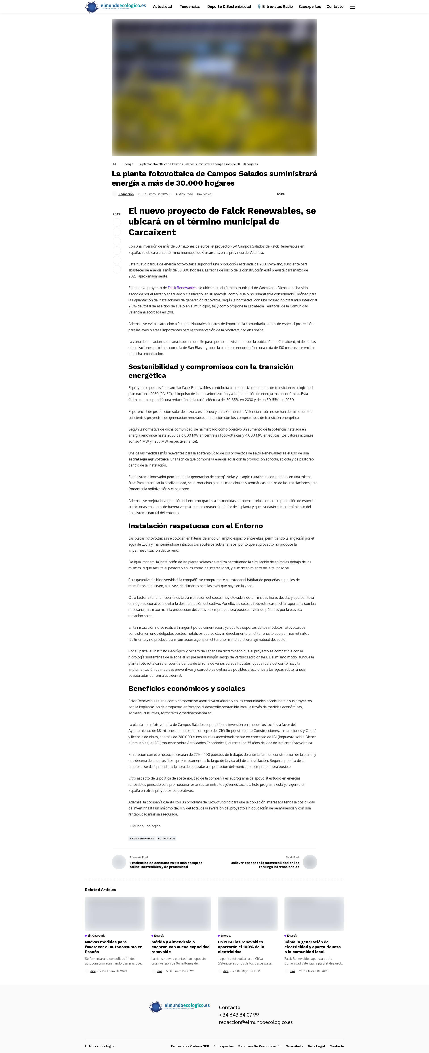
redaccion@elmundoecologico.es (256, 1022)
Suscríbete (294, 1046)
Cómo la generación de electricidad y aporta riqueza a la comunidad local (312, 947)
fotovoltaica (166, 838)
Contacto (337, 1046)
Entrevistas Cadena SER (190, 1046)
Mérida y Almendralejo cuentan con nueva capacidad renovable (180, 947)
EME (114, 164)
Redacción (126, 194)
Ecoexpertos (224, 1046)
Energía (128, 164)
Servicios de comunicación (260, 1046)
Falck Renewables (182, 288)
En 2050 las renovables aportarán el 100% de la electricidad (241, 947)
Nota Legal (316, 1046)
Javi (92, 971)
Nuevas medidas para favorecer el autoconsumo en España (113, 947)
